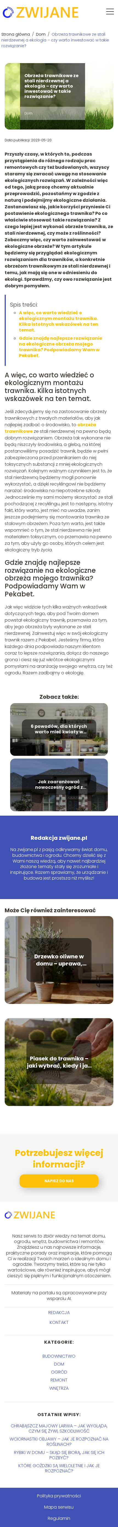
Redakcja (59, 1313)
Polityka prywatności (59, 1496)
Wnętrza (59, 1388)
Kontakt (59, 1323)
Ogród (59, 1372)
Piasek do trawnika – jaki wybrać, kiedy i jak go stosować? (59, 1062)
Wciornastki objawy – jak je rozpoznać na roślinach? (59, 1441)
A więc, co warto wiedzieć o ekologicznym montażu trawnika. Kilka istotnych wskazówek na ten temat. (58, 321)
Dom (41, 34)
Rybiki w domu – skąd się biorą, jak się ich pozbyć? (59, 1455)
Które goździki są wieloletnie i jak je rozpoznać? (59, 1468)
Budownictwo (59, 1356)
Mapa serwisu (59, 1507)
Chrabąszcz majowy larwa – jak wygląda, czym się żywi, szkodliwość (59, 1428)
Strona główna (16, 34)
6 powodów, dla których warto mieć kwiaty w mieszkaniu (59, 729)
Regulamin (59, 1518)
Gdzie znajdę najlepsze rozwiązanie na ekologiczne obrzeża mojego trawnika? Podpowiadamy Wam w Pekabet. (60, 346)
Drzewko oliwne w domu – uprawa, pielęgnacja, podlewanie (59, 960)
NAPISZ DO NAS (59, 1181)
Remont (59, 1380)
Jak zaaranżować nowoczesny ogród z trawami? (59, 785)
